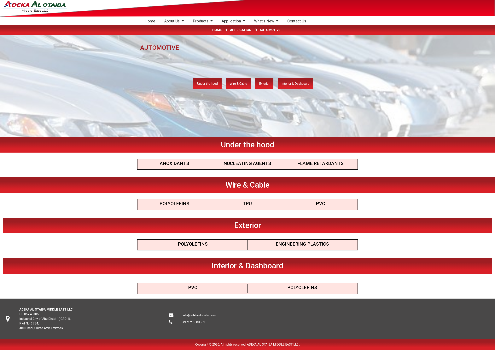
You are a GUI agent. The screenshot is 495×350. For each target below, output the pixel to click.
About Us (172, 21)
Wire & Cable (238, 83)
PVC (320, 203)
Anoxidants (174, 163)
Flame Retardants (320, 163)
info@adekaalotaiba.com (199, 315)
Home (151, 21)
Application (232, 21)
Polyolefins (174, 203)
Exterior (264, 83)
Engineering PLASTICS (302, 244)
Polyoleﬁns (193, 244)
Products (201, 21)
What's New (264, 21)
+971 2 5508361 (194, 322)
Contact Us (296, 21)
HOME (217, 30)
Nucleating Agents (247, 163)
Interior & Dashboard (295, 83)
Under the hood (207, 83)
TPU (247, 203)
